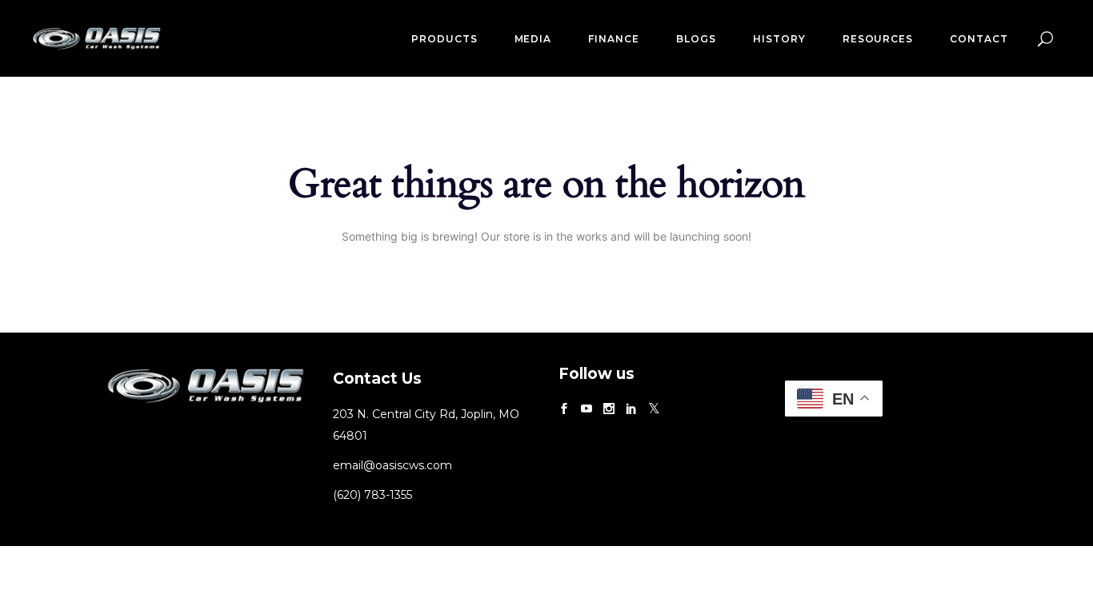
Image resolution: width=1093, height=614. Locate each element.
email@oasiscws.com (392, 465)
